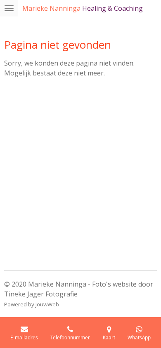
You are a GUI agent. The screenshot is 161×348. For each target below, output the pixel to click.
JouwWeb (47, 304)
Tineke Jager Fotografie (41, 294)
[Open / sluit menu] (9, 8)
